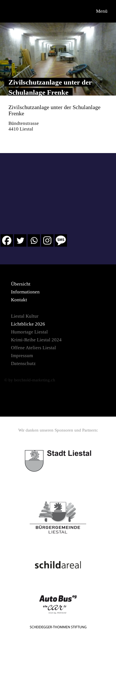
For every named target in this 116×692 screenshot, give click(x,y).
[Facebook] (7, 240)
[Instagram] (47, 240)
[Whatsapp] (34, 240)
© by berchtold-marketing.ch (29, 380)
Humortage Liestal (29, 332)
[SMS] (61, 240)
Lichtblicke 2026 (28, 324)
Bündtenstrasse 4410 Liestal (23, 126)
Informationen (25, 292)
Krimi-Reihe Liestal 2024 (36, 339)
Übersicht (20, 284)
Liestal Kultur (25, 316)
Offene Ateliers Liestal (33, 347)
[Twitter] (20, 240)
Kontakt (19, 299)
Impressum (22, 355)
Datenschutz (23, 363)
